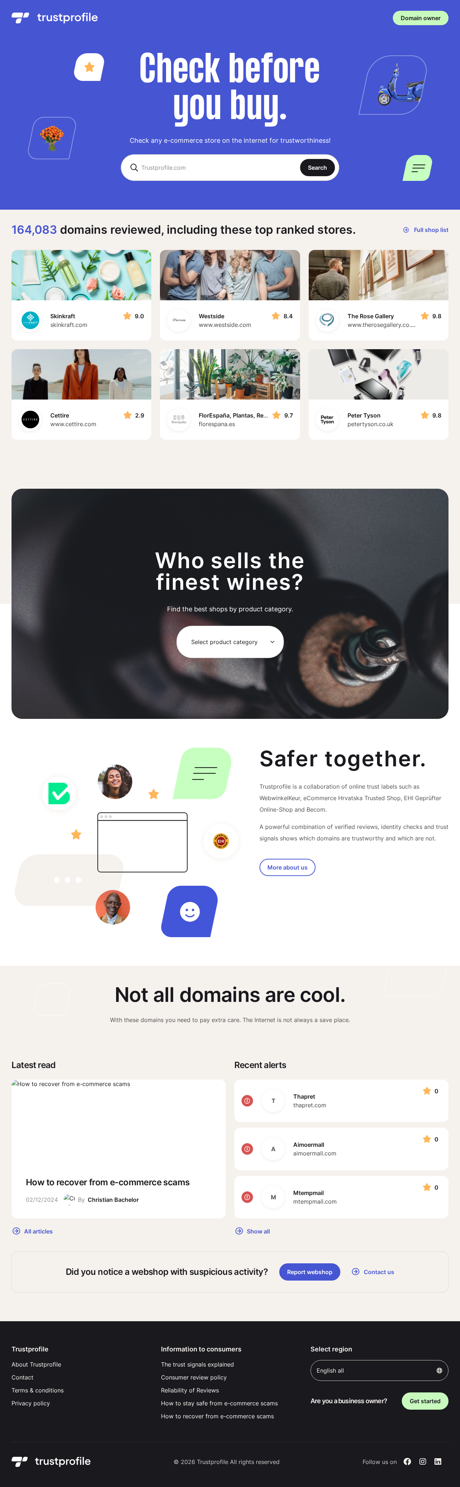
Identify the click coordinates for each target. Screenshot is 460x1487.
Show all (257, 1231)
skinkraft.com (68, 324)
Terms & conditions (38, 1390)
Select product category (224, 642)
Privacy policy (31, 1403)
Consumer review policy (194, 1377)
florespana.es (217, 424)
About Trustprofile (36, 1364)
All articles (38, 1231)
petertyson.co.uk (371, 424)
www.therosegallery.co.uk (382, 324)
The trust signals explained (197, 1364)
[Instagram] (423, 1461)
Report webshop (309, 1272)
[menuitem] (81, 1364)
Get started (425, 1401)
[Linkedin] (438, 1461)
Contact (22, 1377)
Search (317, 167)
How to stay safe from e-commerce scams (219, 1403)
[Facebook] (407, 1461)
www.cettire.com (73, 424)
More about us (287, 867)
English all (330, 1370)
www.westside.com (225, 324)
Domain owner (421, 18)
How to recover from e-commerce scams (217, 1416)
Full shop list (430, 229)
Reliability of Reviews (190, 1390)
